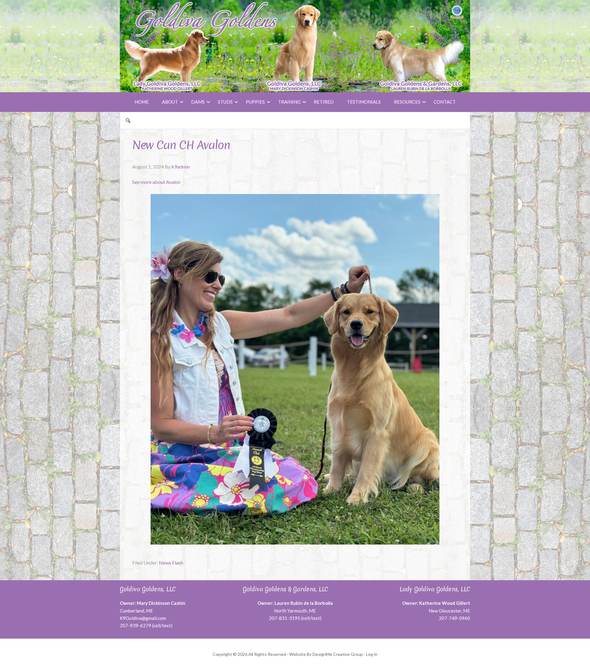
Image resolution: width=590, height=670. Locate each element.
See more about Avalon (156, 182)
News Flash (171, 562)
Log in (371, 654)
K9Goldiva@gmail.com (143, 618)
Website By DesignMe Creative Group (326, 654)
